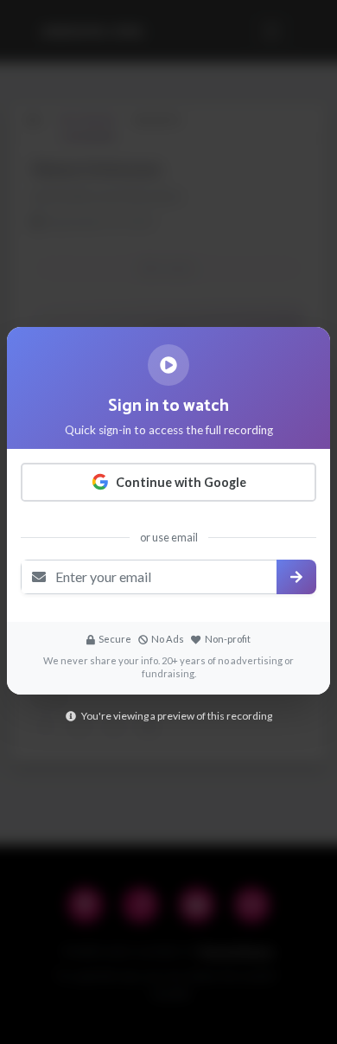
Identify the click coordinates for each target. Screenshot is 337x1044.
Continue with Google (181, 482)
